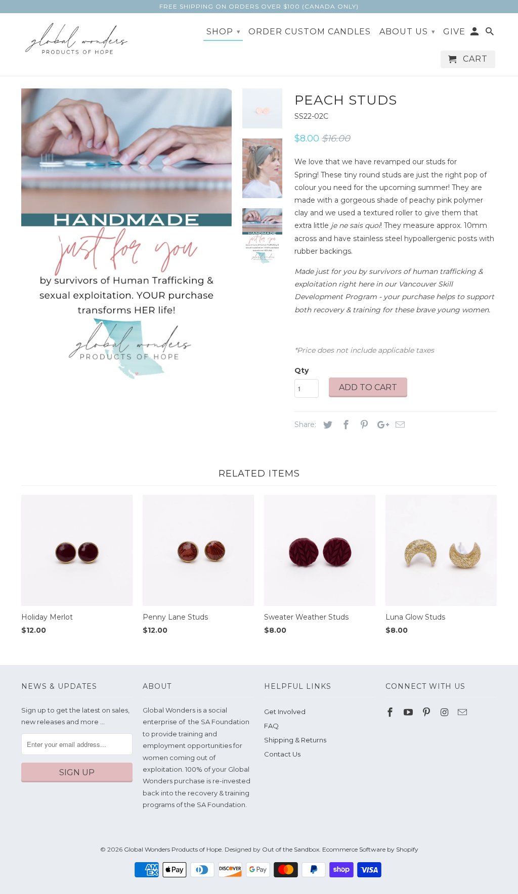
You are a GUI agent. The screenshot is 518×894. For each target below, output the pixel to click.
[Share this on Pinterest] (363, 425)
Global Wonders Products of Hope (173, 849)
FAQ (271, 726)
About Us (407, 31)
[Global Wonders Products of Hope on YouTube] (409, 712)
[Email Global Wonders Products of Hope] (463, 712)
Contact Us (282, 754)
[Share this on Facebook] (344, 425)
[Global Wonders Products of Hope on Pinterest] (427, 712)
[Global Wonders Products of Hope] (77, 39)
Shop (223, 31)
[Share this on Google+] (380, 425)
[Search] (490, 33)
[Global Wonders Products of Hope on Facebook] (391, 712)
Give (454, 31)
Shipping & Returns (295, 740)
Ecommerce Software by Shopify (370, 849)
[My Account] (475, 33)
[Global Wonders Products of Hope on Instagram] (445, 712)
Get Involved (285, 712)
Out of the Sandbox (290, 849)
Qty (301, 370)
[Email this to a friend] (399, 425)
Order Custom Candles (309, 31)
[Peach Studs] (142, 193)
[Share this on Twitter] (326, 425)
